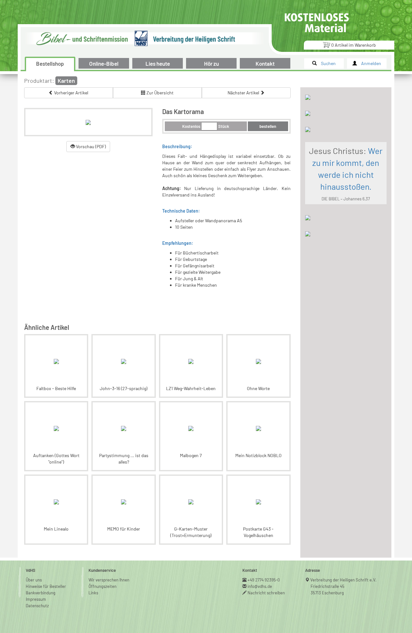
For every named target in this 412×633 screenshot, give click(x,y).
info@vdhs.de (260, 586)
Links (93, 592)
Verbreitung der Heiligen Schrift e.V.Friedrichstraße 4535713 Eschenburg (344, 586)
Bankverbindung (40, 592)
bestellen (267, 126)
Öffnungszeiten (103, 586)
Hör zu (211, 63)
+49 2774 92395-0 (264, 579)
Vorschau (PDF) (90, 146)
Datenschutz (37, 605)
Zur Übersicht (159, 92)
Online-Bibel (103, 63)
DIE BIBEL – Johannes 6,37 (346, 198)
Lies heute (157, 63)
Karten (66, 80)
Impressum (36, 599)
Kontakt (265, 63)
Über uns (34, 579)
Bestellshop (50, 63)
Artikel (353, 45)
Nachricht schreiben (266, 592)
